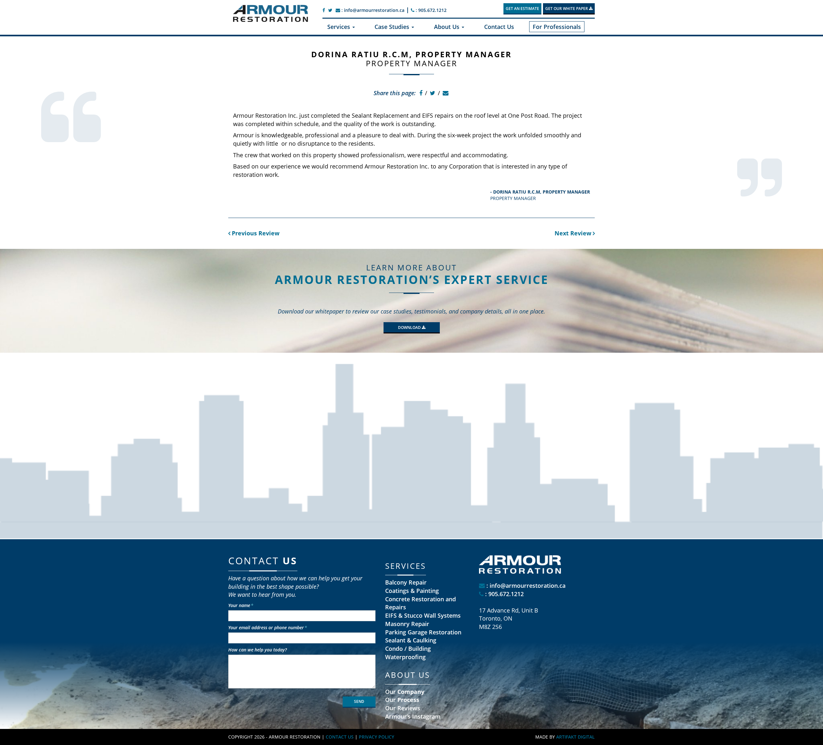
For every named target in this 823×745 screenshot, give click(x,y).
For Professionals (557, 27)
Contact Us (499, 27)
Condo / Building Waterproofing (408, 653)
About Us (447, 27)
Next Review (574, 233)
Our (404, 691)
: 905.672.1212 (430, 10)
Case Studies (393, 27)
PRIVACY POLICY (376, 737)
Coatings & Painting (412, 591)
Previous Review (254, 233)
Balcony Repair (406, 582)
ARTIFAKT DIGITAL (575, 737)
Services (339, 27)
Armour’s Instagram (412, 716)
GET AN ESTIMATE (522, 8)
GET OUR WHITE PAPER (567, 8)
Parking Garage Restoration (423, 632)
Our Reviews (402, 708)
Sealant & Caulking (410, 640)
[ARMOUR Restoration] (270, 13)
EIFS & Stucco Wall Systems (423, 615)
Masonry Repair (407, 624)
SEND (359, 701)
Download (410, 327)
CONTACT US (340, 737)
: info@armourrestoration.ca (372, 10)
